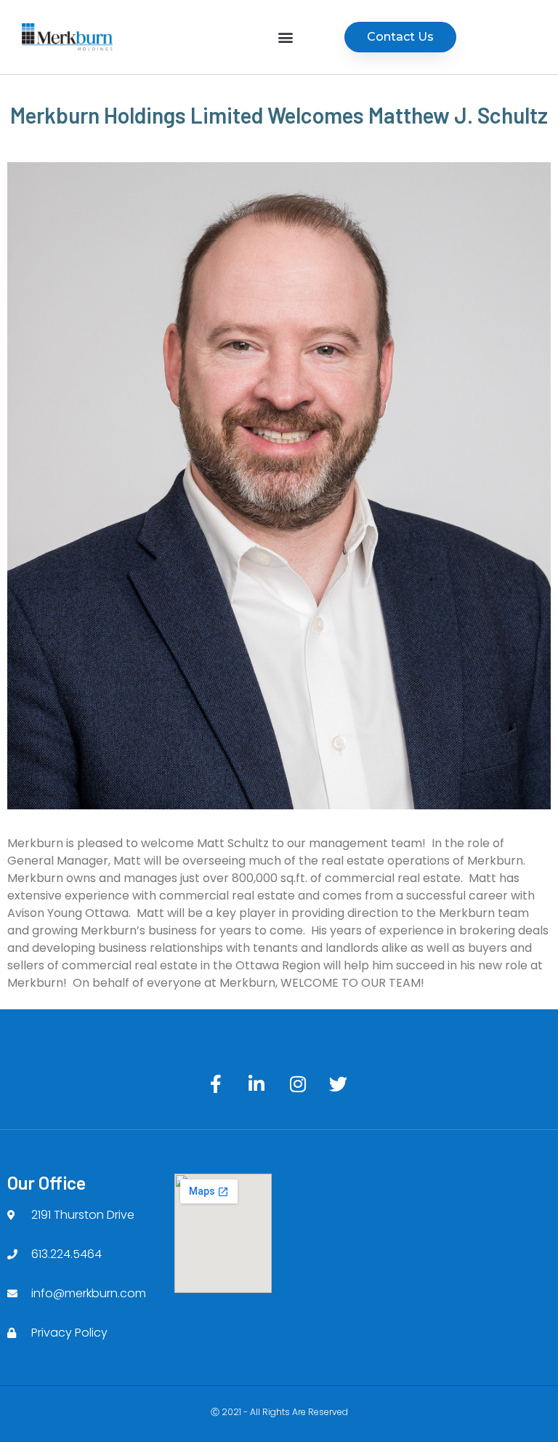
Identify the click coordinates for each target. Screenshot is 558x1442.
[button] (286, 37)
